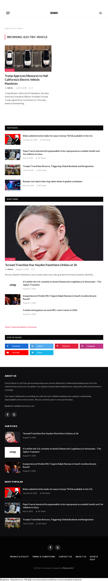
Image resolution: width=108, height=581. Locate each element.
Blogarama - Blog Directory (11, 579)
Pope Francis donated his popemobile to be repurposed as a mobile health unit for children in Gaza (61, 152)
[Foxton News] (54, 13)
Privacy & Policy (19, 557)
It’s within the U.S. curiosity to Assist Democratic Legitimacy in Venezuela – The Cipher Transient (62, 283)
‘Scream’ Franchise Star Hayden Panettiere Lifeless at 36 (41, 265)
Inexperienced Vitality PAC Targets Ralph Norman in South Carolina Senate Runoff (59, 297)
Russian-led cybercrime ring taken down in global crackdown (52, 181)
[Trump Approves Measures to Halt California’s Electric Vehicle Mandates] (28, 58)
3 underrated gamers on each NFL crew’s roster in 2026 (50, 310)
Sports (94, 557)
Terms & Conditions (43, 557)
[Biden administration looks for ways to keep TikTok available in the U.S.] (12, 139)
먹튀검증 (28, 579)
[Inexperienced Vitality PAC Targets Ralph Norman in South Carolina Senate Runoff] (12, 299)
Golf (92, 559)
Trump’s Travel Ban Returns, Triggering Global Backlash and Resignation (58, 166)
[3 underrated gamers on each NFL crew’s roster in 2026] (12, 313)
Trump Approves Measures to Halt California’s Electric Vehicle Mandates (26, 79)
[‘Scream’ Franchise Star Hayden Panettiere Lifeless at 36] (54, 233)
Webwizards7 (68, 568)
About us (81, 557)
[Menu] (8, 13)
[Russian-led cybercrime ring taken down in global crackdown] (12, 185)
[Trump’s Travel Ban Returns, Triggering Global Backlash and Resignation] (12, 169)
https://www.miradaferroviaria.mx (21, 327)
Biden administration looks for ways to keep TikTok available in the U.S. (58, 135)
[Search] (100, 13)
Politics (10, 70)
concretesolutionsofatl (42, 579)
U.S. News (10, 259)
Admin (10, 88)
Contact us (65, 557)
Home (7, 28)
